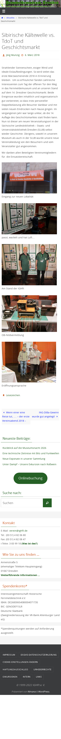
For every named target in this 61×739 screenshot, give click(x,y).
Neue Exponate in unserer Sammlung (24, 457)
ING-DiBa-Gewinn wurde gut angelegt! (45, 412)
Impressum (9, 653)
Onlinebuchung (30, 476)
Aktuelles (10, 18)
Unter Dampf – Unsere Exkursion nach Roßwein (29, 462)
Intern (26, 675)
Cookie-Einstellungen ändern (20, 660)
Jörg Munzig (13, 54)
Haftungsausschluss (15, 668)
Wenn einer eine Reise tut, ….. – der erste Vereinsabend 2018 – (15, 415)
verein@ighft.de (18, 529)
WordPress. (44, 690)
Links (39, 675)
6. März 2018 (32, 54)
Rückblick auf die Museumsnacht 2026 (24, 446)
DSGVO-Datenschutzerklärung (39, 653)
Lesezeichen (13, 394)
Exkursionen (10, 675)
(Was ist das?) (30, 542)
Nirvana (32, 690)
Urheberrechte (43, 668)
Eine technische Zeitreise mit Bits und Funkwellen (31, 451)
